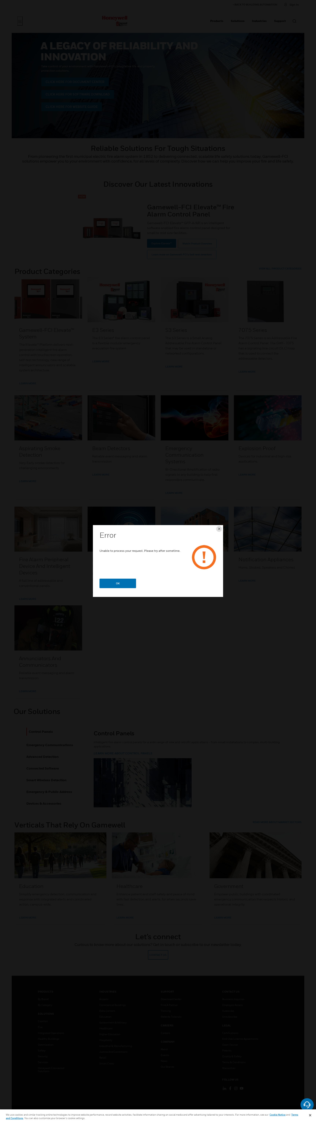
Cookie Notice (277, 1114)
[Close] (310, 1115)
